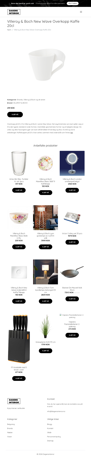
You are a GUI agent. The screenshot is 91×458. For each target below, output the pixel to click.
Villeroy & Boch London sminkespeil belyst (72, 180)
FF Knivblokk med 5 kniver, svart (19, 368)
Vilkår (49, 432)
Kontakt (50, 428)
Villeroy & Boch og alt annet (34, 100)
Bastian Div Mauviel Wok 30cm (72, 289)
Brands (20, 100)
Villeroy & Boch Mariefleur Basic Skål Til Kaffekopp (45, 181)
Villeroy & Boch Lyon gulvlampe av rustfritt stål (45, 235)
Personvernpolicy (54, 437)
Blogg (49, 424)
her (71, 133)
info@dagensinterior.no (56, 411)
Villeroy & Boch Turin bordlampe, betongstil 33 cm (45, 290)
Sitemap (50, 441)
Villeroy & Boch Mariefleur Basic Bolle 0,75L (19, 235)
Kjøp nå (15, 114)
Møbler (10, 432)
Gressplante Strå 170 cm (45, 342)
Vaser (9, 437)
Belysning (11, 424)
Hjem (9, 30)
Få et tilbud (73, 3)
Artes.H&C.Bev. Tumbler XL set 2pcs (18, 180)
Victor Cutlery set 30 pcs (72, 233)
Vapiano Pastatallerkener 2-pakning (72, 324)
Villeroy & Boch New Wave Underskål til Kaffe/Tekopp (19, 290)
